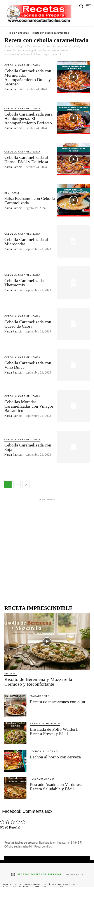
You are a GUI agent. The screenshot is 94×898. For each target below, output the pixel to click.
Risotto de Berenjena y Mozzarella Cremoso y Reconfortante (38, 682)
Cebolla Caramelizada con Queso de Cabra (27, 324)
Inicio (12, 32)
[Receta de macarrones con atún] (15, 705)
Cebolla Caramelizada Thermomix (24, 282)
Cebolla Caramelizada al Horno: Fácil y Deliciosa (26, 159)
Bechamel (12, 193)
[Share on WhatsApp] (65, 892)
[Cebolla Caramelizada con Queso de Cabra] (73, 324)
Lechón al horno (44, 751)
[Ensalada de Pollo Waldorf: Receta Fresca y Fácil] (15, 733)
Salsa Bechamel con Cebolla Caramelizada (29, 200)
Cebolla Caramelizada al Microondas (26, 241)
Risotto (10, 674)
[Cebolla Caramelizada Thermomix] (73, 282)
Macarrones (39, 696)
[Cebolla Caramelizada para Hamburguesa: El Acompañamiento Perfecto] (73, 118)
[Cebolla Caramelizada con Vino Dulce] (73, 365)
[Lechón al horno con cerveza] (15, 761)
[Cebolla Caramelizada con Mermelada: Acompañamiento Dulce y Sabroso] (73, 77)
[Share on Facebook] (9, 892)
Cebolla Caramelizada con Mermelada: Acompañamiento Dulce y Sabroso (27, 77)
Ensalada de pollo (45, 724)
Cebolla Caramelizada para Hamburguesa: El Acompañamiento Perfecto (28, 118)
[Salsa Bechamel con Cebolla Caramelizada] (73, 200)
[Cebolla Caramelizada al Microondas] (73, 241)
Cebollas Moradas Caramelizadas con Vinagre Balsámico (28, 406)
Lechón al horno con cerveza (55, 756)
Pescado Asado (42, 779)
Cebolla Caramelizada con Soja (27, 447)
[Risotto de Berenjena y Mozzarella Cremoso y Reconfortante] (47, 641)
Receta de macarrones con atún (57, 701)
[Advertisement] (47, 548)
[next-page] (26, 484)
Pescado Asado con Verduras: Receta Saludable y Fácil (56, 786)
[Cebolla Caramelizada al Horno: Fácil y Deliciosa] (73, 159)
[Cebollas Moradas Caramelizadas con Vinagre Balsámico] (73, 406)
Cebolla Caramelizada (22, 65)
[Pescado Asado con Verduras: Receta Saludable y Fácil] (15, 788)
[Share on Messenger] (84, 892)
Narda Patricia (13, 89)
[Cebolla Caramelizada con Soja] (73, 447)
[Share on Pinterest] (47, 892)
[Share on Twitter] (28, 892)
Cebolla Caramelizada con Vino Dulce (27, 365)
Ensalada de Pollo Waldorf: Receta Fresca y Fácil (54, 731)
